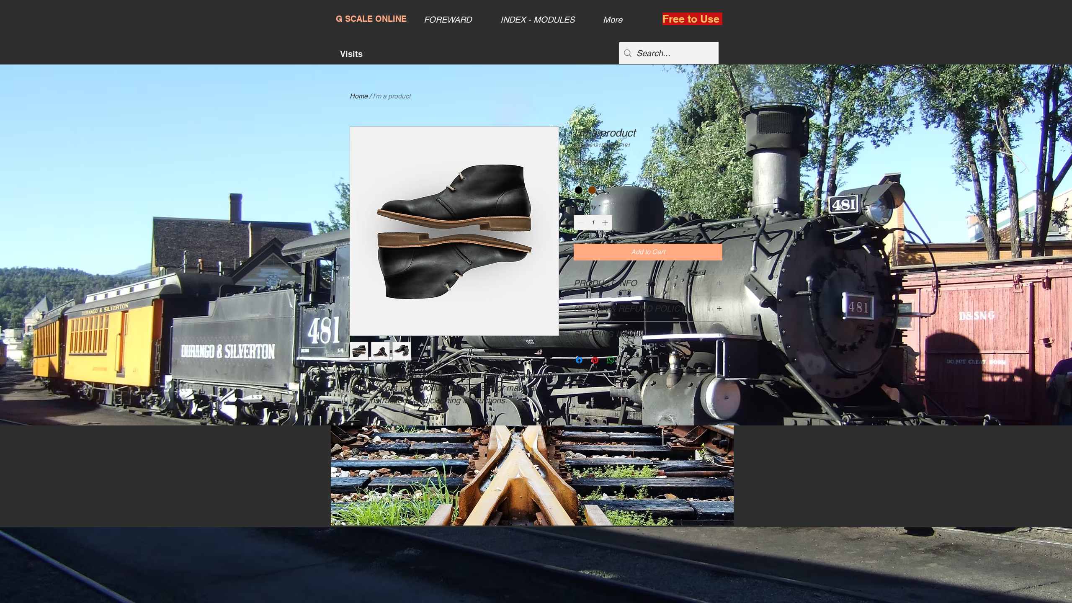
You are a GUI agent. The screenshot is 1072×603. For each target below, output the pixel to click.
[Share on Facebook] (579, 360)
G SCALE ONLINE (371, 19)
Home (359, 96)
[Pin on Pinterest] (595, 360)
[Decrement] (580, 222)
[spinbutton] (592, 222)
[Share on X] (627, 360)
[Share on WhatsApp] (611, 360)
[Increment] (605, 222)
